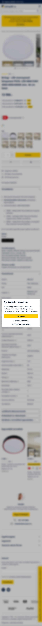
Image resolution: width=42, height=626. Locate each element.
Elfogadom (21, 316)
